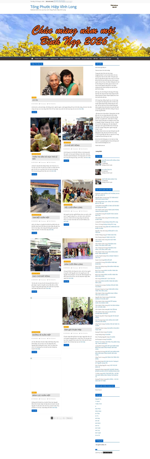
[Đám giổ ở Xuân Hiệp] (77, 298)
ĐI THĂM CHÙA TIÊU (111, 235)
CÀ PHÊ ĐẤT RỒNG (72, 145)
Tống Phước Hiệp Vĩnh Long (53, 6)
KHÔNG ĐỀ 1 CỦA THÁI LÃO (108, 278)
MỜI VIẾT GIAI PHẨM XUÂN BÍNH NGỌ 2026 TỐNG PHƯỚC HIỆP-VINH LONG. (107, 347)
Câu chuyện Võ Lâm (105, 58)
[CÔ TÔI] (61, 67)
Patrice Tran (98, 342)
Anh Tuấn (97, 428)
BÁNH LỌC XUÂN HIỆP (41, 395)
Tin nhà (45, 58)
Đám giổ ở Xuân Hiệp (72, 329)
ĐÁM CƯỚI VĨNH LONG (73, 264)
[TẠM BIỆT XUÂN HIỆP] (45, 180)
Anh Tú (97, 425)
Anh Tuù (97, 430)
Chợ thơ (77, 58)
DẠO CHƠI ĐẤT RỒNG (41, 276)
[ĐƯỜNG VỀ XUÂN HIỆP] (45, 298)
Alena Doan (98, 411)
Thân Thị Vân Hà (51, 103)
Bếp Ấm (96, 58)
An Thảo (97, 413)
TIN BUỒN (109, 332)
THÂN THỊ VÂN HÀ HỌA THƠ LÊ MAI (44, 158)
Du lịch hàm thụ (87, 58)
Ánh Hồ (97, 420)
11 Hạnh (97, 401)
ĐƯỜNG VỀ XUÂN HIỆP (41, 335)
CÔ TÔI (35, 100)
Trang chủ (38, 58)
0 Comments (43, 103)
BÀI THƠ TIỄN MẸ (112, 309)
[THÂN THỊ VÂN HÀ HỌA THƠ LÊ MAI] (45, 118)
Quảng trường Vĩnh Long (111, 222)
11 (63, 418)
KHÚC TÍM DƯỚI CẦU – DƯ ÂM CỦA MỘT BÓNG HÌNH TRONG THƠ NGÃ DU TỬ (106, 375)
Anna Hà (97, 435)
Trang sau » (69, 418)
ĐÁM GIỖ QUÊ (108, 260)
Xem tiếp (81, 109)
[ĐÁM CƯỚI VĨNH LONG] (77, 239)
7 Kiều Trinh (98, 404)
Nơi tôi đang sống (36, 154)
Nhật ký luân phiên (36, 214)
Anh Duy (97, 418)
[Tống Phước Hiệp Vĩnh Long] (32, 58)
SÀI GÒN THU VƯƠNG (59, 1)
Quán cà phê (54, 58)
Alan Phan (98, 408)
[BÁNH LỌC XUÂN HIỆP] (45, 358)
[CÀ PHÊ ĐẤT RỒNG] (77, 118)
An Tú (96, 416)
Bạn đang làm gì (67, 204)
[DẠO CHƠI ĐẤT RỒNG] (45, 239)
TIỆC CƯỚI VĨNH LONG (73, 207)
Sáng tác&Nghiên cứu (66, 58)
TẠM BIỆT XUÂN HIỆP (40, 217)
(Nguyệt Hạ (98, 399)
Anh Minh (97, 423)
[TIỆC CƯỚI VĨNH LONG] (77, 180)
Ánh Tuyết (98, 433)
